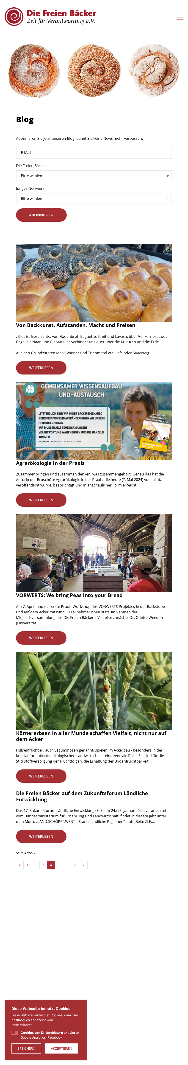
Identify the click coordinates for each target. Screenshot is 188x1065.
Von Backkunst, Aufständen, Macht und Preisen (75, 324)
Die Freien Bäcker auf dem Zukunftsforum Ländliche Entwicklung (82, 796)
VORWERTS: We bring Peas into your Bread (69, 595)
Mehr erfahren (22, 1025)
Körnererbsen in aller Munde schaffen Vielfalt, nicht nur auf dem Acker (91, 736)
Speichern (26, 1048)
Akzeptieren (61, 1048)
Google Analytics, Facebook (50, 1035)
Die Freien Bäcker (31, 165)
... (35, 865)
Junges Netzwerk (30, 188)
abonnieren (41, 215)
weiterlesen (41, 367)
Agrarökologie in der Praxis (50, 462)
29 (75, 865)
